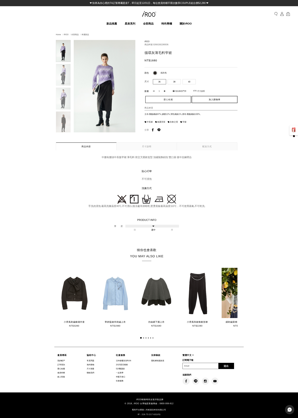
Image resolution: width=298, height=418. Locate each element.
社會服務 (119, 381)
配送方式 (207, 146)
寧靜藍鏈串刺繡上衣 (115, 322)
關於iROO (186, 23)
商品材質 (148, 108)
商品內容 (86, 146)
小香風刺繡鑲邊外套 (74, 322)
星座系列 (130, 23)
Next (63, 130)
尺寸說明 (201, 91)
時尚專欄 (166, 23)
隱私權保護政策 (157, 361)
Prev (63, 42)
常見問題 (90, 361)
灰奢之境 (174, 122)
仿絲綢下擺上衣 (156, 322)
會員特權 (61, 373)
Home (58, 34)
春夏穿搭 (161, 122)
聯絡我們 (90, 373)
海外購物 (90, 365)
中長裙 (150, 122)
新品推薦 (111, 23)
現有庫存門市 (180, 91)
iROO (66, 34)
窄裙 (184, 122)
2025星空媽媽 (122, 365)
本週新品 (85, 34)
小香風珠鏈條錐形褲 (197, 322)
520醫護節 (120, 369)
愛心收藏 (61, 369)
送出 (226, 366)
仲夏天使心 (120, 377)
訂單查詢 (61, 365)
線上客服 (61, 377)
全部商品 (148, 23)
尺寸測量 (90, 369)
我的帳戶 (61, 361)
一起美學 (119, 373)
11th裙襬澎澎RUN (123, 361)
